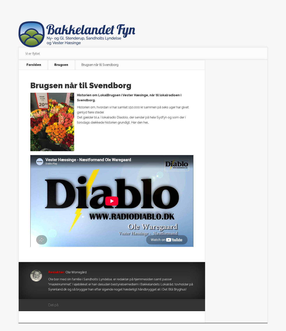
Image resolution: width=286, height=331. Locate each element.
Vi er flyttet (32, 53)
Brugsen (61, 64)
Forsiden (33, 64)
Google (65, 305)
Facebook (73, 305)
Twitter (80, 305)
